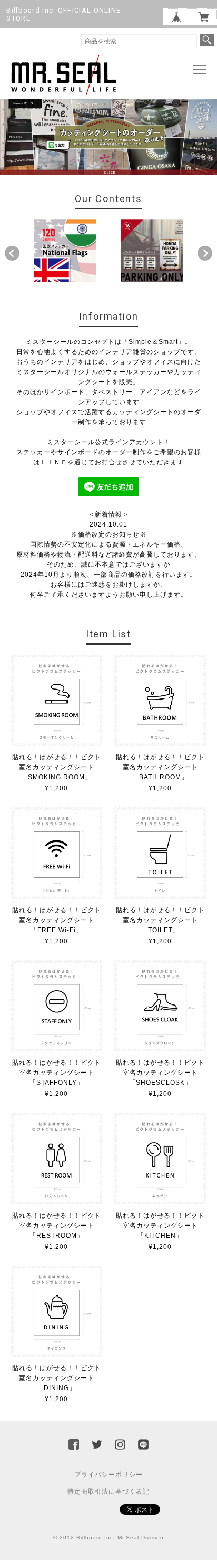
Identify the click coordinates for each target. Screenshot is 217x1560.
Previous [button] (12, 253)
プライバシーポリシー (108, 1474)
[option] (65, 250)
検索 (207, 40)
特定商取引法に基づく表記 (108, 1491)
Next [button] (205, 253)
